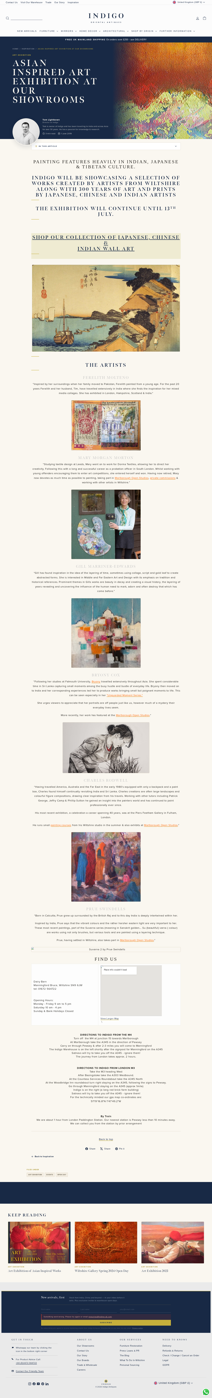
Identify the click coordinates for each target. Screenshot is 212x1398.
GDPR (166, 1365)
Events (49, 1174)
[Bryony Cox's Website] (106, 747)
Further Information (176, 31)
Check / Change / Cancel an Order (181, 1355)
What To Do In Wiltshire (132, 1360)
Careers (81, 1370)
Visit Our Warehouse (32, 2)
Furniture (48, 31)
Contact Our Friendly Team (30, 1371)
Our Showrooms (85, 1346)
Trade (48, 2)
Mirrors (67, 31)
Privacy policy (137, 1328)
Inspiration (73, 2)
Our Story (59, 2)
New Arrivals (27, 31)
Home (16, 49)
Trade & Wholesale (87, 1365)
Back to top (106, 1139)
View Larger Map (110, 1018)
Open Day (61, 1174)
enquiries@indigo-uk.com (100, 1317)
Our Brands (83, 1360)
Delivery (167, 1346)
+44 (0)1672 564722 (26, 1363)
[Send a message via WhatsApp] (206, 1392)
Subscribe (106, 1322)
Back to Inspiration (44, 1156)
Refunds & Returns (173, 1350)
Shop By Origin (143, 31)
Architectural (114, 31)
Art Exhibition (35, 1174)
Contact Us (12, 2)
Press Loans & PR (129, 1350)
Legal (165, 1360)
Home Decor (88, 31)
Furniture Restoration (131, 1346)
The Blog (124, 1355)
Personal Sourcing (129, 1365)
